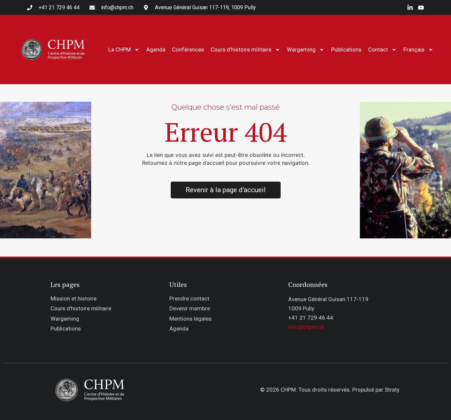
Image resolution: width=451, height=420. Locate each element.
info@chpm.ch (306, 327)
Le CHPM (119, 49)
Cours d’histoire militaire (241, 49)
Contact (378, 49)
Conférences (188, 49)
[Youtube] (421, 8)
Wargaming (301, 49)
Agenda (155, 49)
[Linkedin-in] (410, 8)
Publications (346, 49)
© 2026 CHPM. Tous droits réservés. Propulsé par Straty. (330, 389)
